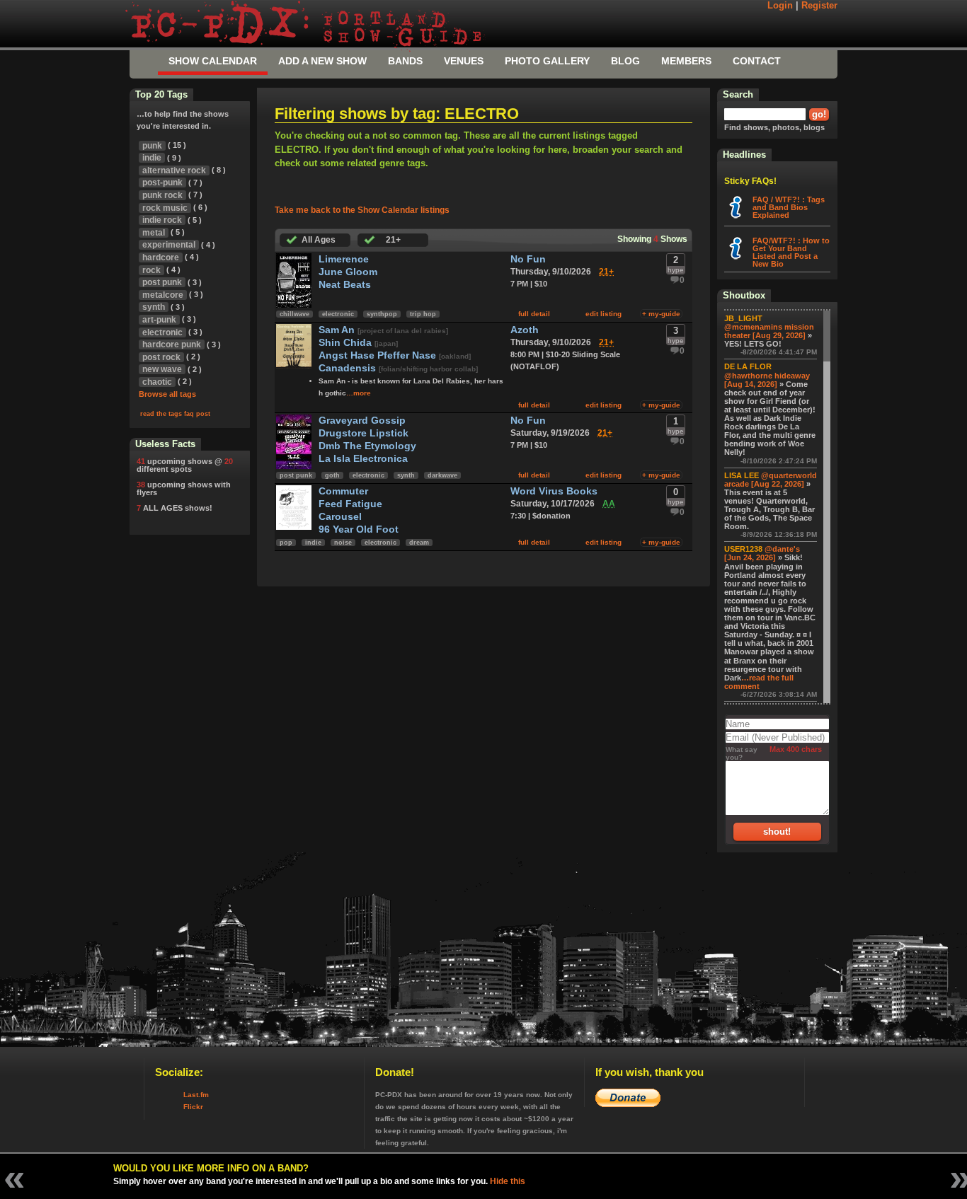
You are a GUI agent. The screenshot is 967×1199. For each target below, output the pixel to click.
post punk (296, 475)
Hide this (507, 1181)
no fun (528, 259)
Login (780, 6)
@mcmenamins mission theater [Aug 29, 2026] (769, 331)
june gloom (348, 272)
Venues (463, 60)
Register (819, 6)
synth (406, 475)
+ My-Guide (661, 314)
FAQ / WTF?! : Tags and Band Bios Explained (789, 207)
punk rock (162, 195)
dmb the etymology (367, 446)
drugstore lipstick (363, 433)
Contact (757, 60)
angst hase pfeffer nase (379, 355)
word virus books (553, 491)
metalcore (162, 295)
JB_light (743, 318)
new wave (162, 369)
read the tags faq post (175, 413)
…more (358, 393)
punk (152, 146)
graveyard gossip (362, 420)
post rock (161, 357)
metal (153, 233)
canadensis (349, 368)
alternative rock (174, 170)
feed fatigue (350, 504)
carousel (340, 516)
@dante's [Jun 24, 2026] (762, 553)
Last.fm (196, 1095)
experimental (168, 245)
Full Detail (534, 314)
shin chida (346, 342)
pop (286, 542)
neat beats (345, 284)
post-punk (162, 182)
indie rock (162, 220)
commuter (343, 491)
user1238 (743, 549)
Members (686, 60)
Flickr (193, 1107)
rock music (165, 208)
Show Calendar (212, 60)
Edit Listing (603, 314)
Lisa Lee (741, 475)
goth (332, 475)
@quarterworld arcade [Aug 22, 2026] (770, 479)
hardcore (160, 257)
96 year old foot (359, 529)
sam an (338, 330)
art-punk (159, 320)
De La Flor (748, 366)
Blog (625, 60)
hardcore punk (171, 344)
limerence (344, 259)
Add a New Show (322, 60)
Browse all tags (167, 394)
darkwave (442, 475)
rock (151, 270)
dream (419, 542)
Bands (405, 60)
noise (343, 542)
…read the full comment (759, 681)
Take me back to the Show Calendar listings (362, 210)
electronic (338, 314)
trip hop (423, 314)
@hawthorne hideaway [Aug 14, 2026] (767, 379)
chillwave (294, 314)
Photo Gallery (547, 60)
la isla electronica (363, 458)
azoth (524, 330)
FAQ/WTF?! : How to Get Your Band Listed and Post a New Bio (791, 252)
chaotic (157, 382)
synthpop (382, 314)
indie (313, 542)
